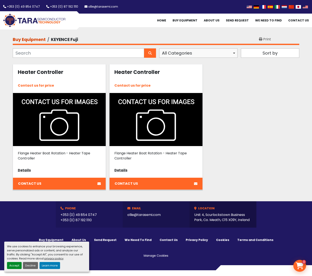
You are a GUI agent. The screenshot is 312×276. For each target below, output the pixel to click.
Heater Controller (40, 72)
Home (161, 20)
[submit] (150, 53)
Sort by (270, 53)
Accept (14, 265)
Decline (30, 265)
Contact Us (298, 20)
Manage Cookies (156, 255)
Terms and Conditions (255, 240)
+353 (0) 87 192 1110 (64, 6)
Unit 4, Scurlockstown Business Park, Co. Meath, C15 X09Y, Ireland (222, 217)
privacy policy (53, 258)
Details (24, 170)
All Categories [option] (177, 53)
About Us (211, 20)
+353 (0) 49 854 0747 (23, 6)
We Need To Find (268, 20)
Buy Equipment (185, 20)
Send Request (237, 20)
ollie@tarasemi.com (103, 6)
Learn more (50, 265)
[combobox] (198, 53)
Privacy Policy (197, 240)
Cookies (222, 240)
